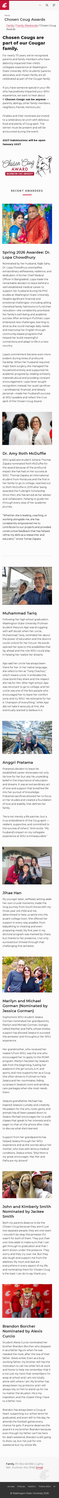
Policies (21, 1486)
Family (10, 25)
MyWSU (32, 1486)
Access (10, 1486)
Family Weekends (27, 25)
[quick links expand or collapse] (40, 5)
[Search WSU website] (47, 5)
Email (39, 1467)
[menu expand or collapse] (54, 5)
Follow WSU (45, 1486)
